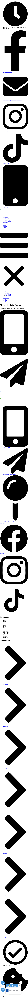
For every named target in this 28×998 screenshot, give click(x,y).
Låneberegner (6, 223)
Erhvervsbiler (8, 220)
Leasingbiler (8, 221)
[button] (14, 259)
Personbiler (7, 218)
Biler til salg (5, 217)
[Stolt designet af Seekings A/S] (3, 996)
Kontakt (4, 227)
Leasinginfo (5, 222)
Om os (4, 225)
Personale (5, 226)
